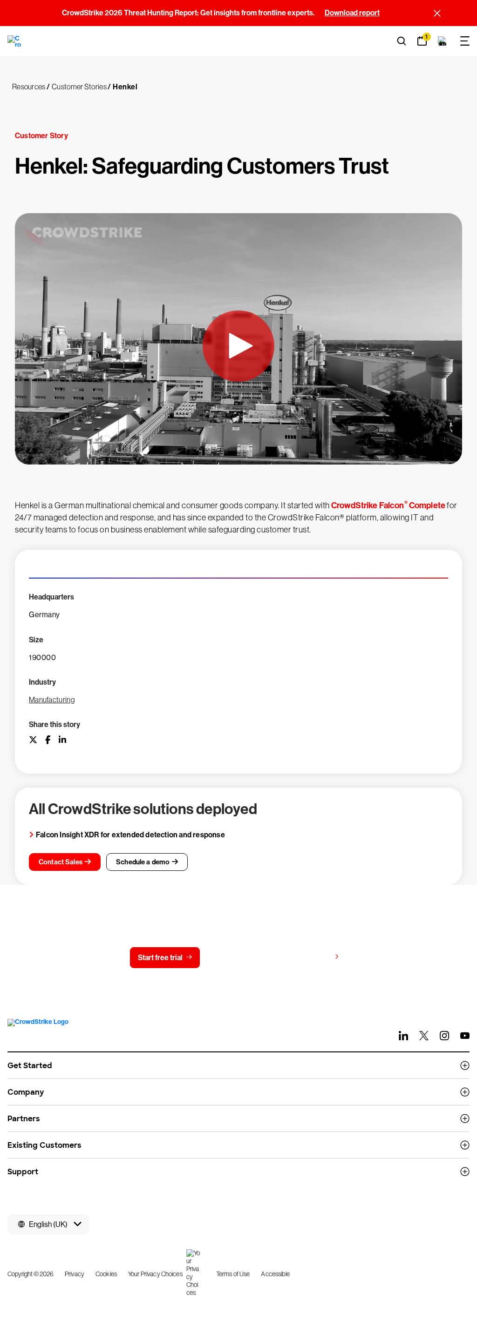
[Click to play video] (238, 345)
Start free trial (160, 957)
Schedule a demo (143, 862)
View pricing (310, 957)
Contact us (236, 957)
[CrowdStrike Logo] (14, 41)
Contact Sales (60, 862)
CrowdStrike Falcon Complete (388, 505)
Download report (352, 12)
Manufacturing (52, 699)
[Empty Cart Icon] (442, 41)
